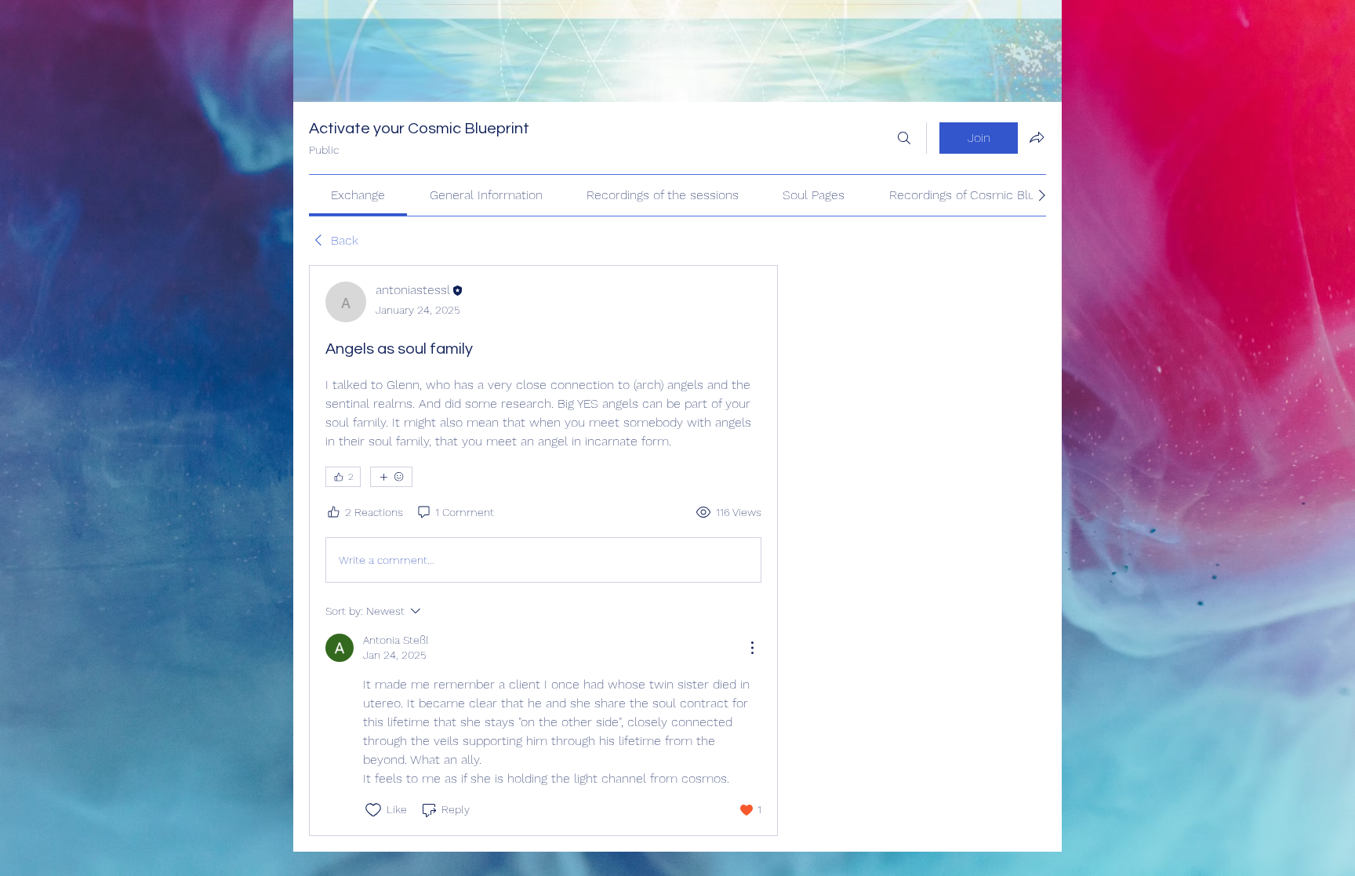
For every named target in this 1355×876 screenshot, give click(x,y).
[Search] (904, 138)
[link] (358, 194)
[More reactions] (391, 477)
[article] (543, 550)
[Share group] (1036, 137)
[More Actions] (752, 647)
